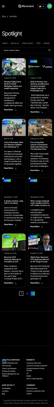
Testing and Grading (8, 371)
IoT (27, 373)
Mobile (28, 376)
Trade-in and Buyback (9, 368)
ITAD (38, 43)
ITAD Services (6, 366)
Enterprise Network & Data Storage (35, 369)
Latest (5, 43)
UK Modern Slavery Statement (38, 403)
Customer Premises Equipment (36, 366)
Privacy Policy (8, 403)
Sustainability (6, 388)
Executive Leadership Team (35, 391)
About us (15, 43)
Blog (4, 16)
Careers (29, 394)
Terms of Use (42, 400)
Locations (5, 391)
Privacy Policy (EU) (20, 403)
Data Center (27, 43)
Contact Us (49, 6)
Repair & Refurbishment (10, 363)
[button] (41, 6)
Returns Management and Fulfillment (10, 375)
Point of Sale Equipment (34, 379)
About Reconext (31, 388)
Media (46, 43)
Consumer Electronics (33, 363)
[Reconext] (26, 6)
